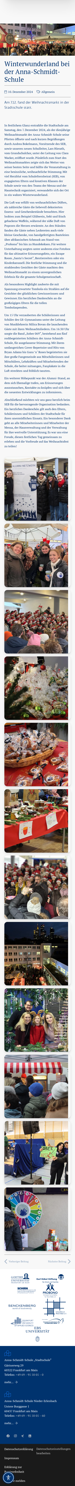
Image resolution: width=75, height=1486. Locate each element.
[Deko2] (37, 754)
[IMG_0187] (37, 953)
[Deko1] (37, 688)
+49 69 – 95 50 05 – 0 (30, 1375)
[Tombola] (37, 1219)
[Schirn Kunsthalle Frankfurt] (26, 1290)
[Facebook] (8, 1436)
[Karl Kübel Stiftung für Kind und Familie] (50, 1278)
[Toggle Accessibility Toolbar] (8, 1477)
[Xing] (22, 1436)
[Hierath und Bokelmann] (37, 887)
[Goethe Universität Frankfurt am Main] (20, 1278)
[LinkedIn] (29, 1436)
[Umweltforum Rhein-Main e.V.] (55, 1307)
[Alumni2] (37, 555)
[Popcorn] (37, 1086)
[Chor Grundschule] (37, 621)
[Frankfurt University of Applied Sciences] (22, 1322)
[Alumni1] (37, 489)
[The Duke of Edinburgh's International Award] (53, 1322)
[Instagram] (15, 1436)
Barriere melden (14, 1481)
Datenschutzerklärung (18, 1449)
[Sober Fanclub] (37, 1153)
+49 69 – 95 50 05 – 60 (30, 1416)
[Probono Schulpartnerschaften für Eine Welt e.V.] (50, 1290)
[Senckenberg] (22, 1307)
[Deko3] (37, 821)
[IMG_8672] (37, 1020)
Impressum (11, 1458)
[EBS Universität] (37, 1334)
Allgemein (48, 92)
